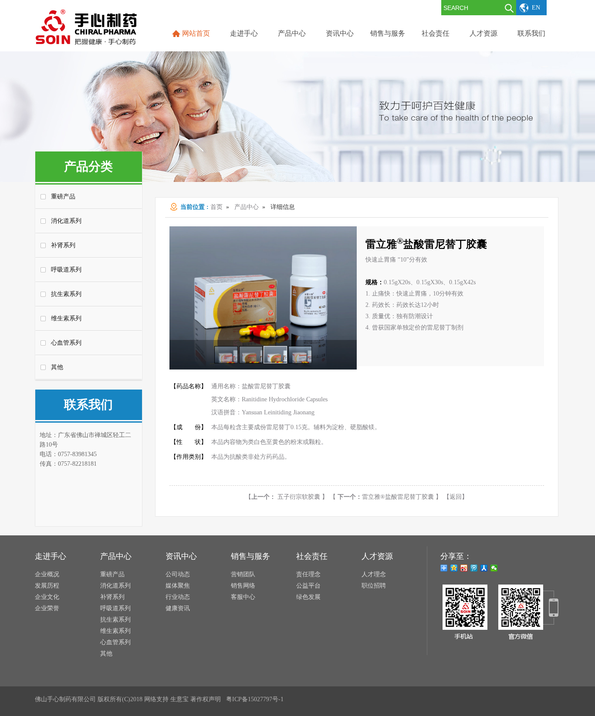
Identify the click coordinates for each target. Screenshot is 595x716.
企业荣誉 (47, 608)
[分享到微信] (494, 568)
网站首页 (196, 33)
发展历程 (47, 585)
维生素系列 (66, 318)
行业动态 (178, 597)
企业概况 (47, 574)
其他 (57, 367)
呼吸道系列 (66, 269)
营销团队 (243, 574)
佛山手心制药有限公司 (65, 699)
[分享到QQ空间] (454, 568)
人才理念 (374, 574)
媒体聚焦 (178, 585)
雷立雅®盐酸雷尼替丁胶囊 (387, 497)
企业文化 (47, 597)
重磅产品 (63, 196)
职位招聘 (374, 585)
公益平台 (308, 585)
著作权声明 (205, 699)
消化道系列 (66, 221)
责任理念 (308, 574)
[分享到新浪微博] (464, 568)
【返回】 (455, 497)
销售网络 (243, 585)
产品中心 (246, 207)
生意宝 (179, 699)
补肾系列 (63, 245)
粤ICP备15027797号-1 (255, 699)
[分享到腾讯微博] (474, 568)
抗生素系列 (66, 294)
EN (536, 7)
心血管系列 (66, 343)
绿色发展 (308, 597)
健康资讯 (178, 608)
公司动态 (178, 574)
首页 (216, 207)
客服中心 (243, 597)
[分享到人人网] (484, 568)
